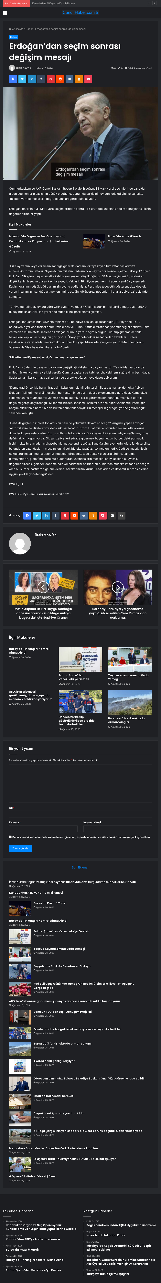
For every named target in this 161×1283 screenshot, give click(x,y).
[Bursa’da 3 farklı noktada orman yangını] (130, 702)
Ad (12, 807)
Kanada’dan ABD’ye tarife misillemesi (36, 893)
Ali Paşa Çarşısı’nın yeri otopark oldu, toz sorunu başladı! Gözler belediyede (88, 1131)
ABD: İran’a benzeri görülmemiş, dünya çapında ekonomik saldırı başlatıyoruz (30, 695)
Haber (29, 28)
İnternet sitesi (92, 822)
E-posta (15, 822)
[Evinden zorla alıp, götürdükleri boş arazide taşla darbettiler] (80, 701)
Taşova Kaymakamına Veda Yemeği (128, 677)
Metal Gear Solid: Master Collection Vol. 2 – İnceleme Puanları (53, 1148)
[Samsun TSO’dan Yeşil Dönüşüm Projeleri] (20, 1017)
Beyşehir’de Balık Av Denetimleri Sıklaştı (62, 966)
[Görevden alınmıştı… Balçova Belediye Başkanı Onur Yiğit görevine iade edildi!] (20, 1084)
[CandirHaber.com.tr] (80, 12)
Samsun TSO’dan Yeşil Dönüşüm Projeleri (63, 1012)
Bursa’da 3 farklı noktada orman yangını (126, 720)
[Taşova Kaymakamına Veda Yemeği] (130, 659)
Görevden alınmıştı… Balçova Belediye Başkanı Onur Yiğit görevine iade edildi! (89, 1078)
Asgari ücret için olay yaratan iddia (59, 1113)
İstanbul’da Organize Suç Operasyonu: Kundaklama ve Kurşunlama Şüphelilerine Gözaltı (39, 241)
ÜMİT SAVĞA (23, 68)
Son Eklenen (80, 867)
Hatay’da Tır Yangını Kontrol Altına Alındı (29, 651)
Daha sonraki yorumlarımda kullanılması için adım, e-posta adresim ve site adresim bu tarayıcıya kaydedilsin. (81, 837)
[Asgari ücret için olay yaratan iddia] (20, 1118)
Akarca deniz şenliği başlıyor (54, 1061)
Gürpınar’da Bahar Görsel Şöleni (32, 1176)
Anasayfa (17, 28)
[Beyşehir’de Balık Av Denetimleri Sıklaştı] (20, 971)
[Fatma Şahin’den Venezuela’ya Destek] (80, 659)
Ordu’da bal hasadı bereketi (54, 1096)
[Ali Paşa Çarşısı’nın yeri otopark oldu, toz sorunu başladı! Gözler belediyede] (20, 1136)
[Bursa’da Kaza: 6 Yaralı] (94, 241)
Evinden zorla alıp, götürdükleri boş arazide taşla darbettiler (77, 720)
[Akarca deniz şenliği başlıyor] (20, 1066)
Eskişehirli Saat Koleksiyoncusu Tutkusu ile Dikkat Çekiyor (75, 1159)
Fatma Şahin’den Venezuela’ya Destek (74, 677)
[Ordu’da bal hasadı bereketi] (20, 1101)
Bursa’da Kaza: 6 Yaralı (45, 3)
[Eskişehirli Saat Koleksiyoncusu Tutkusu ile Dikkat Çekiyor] (20, 1164)
